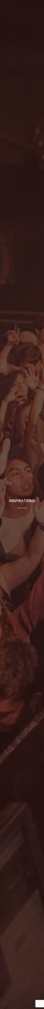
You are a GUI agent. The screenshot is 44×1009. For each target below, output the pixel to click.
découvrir (22, 508)
